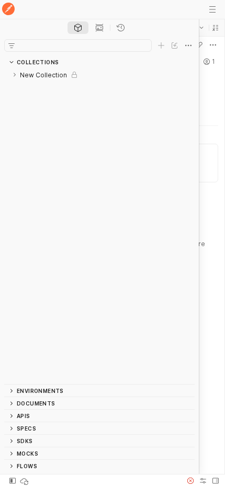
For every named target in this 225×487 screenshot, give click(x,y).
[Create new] (161, 45)
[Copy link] (199, 45)
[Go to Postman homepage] (8, 10)
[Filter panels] (11, 45)
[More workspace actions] (213, 45)
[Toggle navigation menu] (212, 9)
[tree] (99, 226)
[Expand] (14, 75)
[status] (25, 481)
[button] (215, 27)
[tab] (78, 27)
